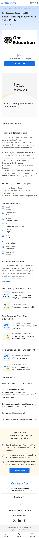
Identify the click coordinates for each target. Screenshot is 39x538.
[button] (6, 535)
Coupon (9, 8)
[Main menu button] (2, 3)
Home (4, 8)
